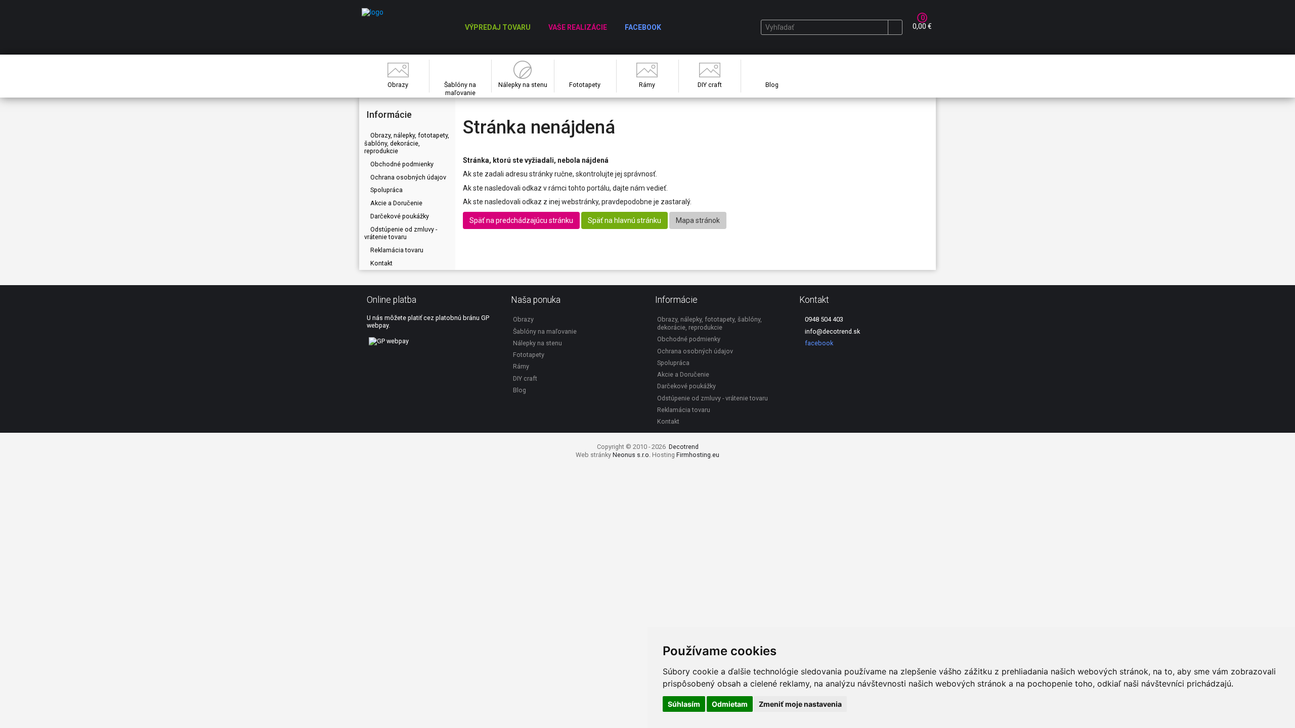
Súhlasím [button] (684, 704)
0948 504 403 (823, 319)
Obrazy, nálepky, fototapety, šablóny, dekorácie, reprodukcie (406, 143)
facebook (818, 343)
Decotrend (684, 446)
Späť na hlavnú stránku (624, 220)
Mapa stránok (698, 220)
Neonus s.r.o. (632, 455)
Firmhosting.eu (697, 455)
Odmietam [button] (730, 704)
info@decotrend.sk (831, 331)
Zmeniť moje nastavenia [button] (800, 704)
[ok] (895, 27)
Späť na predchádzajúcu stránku (521, 220)
